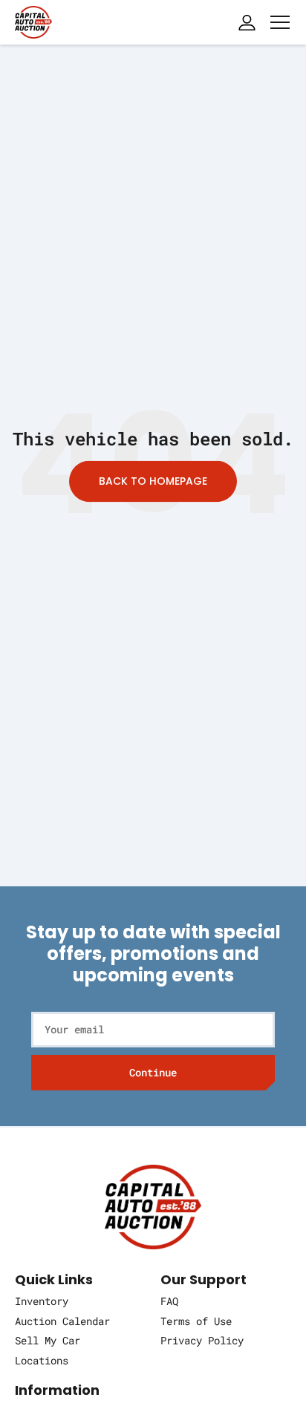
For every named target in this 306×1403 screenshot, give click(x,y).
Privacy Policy (202, 1340)
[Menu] (280, 22)
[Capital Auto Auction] (33, 20)
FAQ (169, 1301)
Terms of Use (196, 1321)
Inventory (41, 1301)
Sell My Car (47, 1340)
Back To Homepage (153, 481)
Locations (41, 1360)
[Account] (246, 22)
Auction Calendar (62, 1321)
